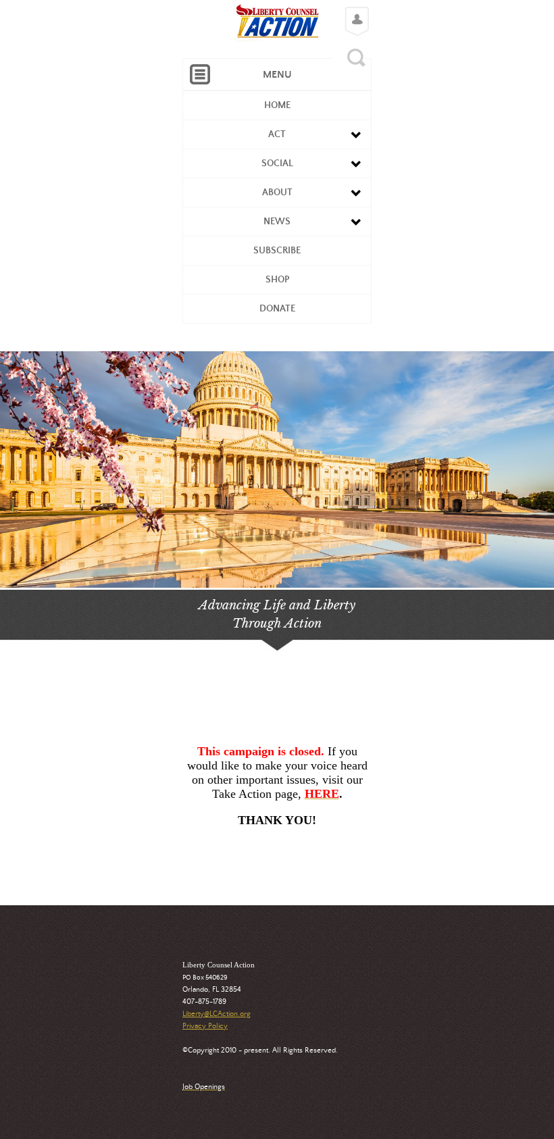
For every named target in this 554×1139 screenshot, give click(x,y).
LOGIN (354, 11)
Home (277, 105)
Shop (277, 279)
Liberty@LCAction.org (216, 1014)
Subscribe (277, 250)
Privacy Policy (205, 1026)
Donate (277, 308)
